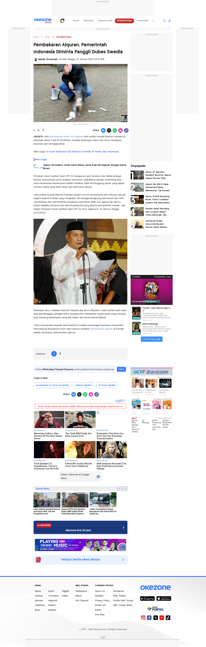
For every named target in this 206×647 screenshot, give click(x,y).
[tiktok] (168, 617)
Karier (98, 610)
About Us (100, 591)
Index (65, 596)
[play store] (147, 598)
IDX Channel (82, 601)
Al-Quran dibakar (107, 385)
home (76, 21)
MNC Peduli (119, 596)
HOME (36, 37)
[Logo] (62, 21)
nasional (88, 21)
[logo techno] (43, 21)
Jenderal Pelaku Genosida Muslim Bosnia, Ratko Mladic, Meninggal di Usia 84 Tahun (157, 224)
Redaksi (99, 596)
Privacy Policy (102, 601)
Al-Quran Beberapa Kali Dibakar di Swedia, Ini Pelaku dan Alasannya (82, 152)
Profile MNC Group (123, 601)
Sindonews (81, 591)
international (124, 21)
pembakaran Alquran (101, 329)
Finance (39, 596)
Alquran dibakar (84, 385)
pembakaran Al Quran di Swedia (52, 385)
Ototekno (53, 596)
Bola (37, 610)
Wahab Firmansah (47, 59)
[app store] (163, 598)
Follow (121, 369)
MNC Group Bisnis (122, 605)
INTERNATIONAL (64, 37)
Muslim (52, 605)
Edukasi (52, 610)
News (38, 591)
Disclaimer (118, 591)
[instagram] (143, 617)
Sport (51, 591)
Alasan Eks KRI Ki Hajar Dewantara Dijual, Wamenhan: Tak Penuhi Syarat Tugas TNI (157, 187)
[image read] (37, 167)
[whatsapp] (115, 130)
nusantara (142, 21)
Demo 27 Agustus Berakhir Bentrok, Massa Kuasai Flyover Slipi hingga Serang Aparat (158, 175)
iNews (79, 596)
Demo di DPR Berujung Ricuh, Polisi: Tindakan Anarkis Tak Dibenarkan (158, 200)
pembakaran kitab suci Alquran (66, 137)
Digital (65, 591)
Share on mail (120, 130)
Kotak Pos (100, 605)
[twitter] (155, 617)
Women (39, 601)
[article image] (137, 175)
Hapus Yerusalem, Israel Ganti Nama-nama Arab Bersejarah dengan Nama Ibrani (84, 167)
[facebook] (149, 617)
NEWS (47, 37)
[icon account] (35, 59)
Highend (52, 601)
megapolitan (105, 21)
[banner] (80, 544)
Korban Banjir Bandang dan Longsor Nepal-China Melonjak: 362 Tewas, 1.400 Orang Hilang (157, 212)
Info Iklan (100, 615)
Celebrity (40, 605)
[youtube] (161, 617)
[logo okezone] (155, 587)
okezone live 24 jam (78, 530)
